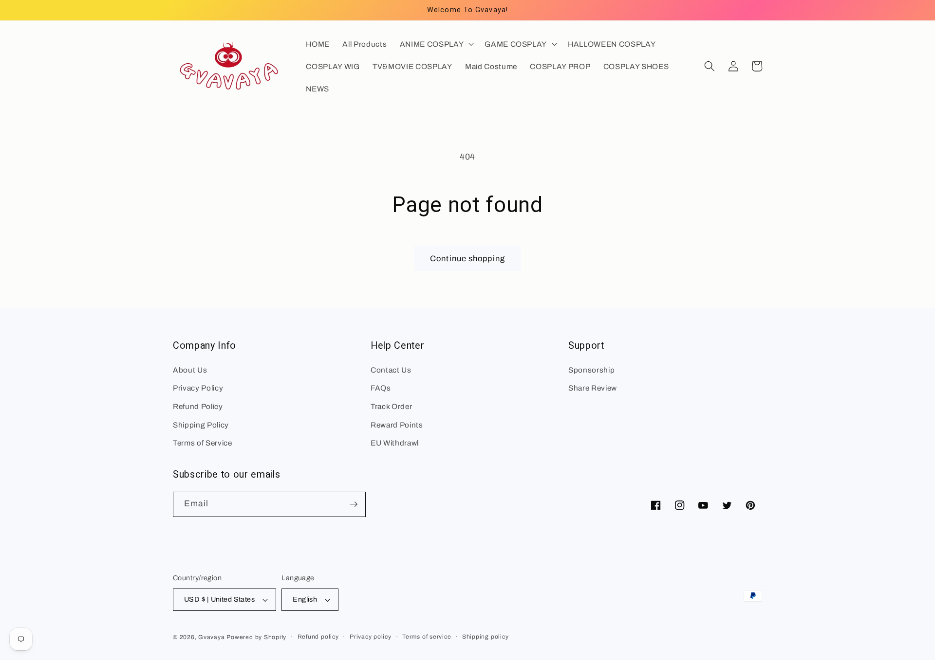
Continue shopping (467, 258)
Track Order (391, 406)
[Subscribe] (353, 504)
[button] (435, 44)
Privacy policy (371, 636)
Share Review (592, 388)
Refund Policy (198, 406)
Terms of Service (202, 443)
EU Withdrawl (395, 443)
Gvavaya (211, 637)
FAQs (381, 388)
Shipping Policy (201, 425)
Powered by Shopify (256, 637)
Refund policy (318, 636)
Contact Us (391, 370)
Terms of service (426, 636)
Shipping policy (485, 636)
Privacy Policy (198, 388)
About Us (190, 370)
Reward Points (397, 425)
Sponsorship (591, 370)
